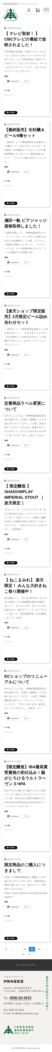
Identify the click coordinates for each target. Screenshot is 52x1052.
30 (39, 949)
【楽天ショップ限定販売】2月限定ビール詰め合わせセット (26, 316)
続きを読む (10, 113)
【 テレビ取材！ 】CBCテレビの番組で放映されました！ (25, 39)
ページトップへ (26, 965)
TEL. (17, 998)
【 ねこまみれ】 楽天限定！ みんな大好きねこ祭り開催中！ (25, 585)
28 (25, 949)
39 (23, 955)
